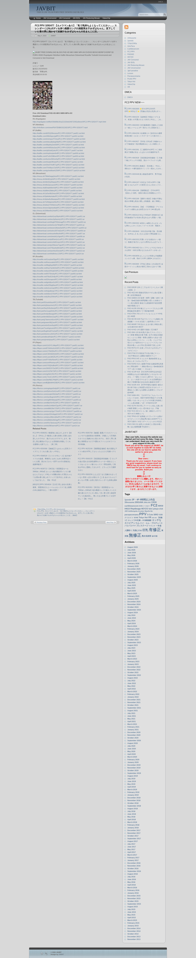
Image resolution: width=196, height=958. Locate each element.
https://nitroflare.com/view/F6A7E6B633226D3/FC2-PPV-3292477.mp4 (60, 128)
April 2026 (131, 558)
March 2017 (132, 855)
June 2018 (131, 814)
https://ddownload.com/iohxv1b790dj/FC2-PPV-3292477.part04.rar (59, 225)
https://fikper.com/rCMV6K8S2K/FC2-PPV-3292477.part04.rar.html (58, 354)
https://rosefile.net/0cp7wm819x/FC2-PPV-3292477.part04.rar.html (58, 268)
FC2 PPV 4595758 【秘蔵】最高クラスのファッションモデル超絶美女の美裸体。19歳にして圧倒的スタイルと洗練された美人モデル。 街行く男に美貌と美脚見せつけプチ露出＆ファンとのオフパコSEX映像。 (97, 438)
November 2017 (133, 833)
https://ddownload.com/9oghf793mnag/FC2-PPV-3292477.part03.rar (59, 222)
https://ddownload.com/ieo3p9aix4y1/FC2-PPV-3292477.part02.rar (59, 219)
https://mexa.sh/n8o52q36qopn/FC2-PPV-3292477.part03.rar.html (58, 182)
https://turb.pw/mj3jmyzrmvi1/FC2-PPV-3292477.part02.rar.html (57, 305)
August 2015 (132, 907)
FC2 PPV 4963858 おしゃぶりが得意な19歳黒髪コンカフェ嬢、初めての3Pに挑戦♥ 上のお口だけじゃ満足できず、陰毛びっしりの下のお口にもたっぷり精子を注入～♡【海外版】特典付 (144, 257)
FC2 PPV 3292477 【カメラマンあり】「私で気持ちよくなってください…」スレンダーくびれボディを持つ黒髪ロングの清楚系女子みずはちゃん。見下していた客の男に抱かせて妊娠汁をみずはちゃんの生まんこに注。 (76, 28)
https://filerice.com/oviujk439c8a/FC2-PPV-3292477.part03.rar (57, 394)
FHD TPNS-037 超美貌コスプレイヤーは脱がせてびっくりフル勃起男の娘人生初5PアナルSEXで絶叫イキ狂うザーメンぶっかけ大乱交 (144, 419)
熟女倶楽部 (146, 536)
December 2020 (133, 732)
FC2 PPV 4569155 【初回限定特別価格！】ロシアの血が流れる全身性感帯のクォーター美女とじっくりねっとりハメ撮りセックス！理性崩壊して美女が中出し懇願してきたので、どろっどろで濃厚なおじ (97, 464)
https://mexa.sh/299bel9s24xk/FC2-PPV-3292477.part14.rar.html (58, 211)
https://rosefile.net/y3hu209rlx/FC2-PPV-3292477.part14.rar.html (57, 297)
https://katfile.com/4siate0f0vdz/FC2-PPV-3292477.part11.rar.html (58, 162)
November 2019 (133, 768)
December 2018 (133, 798)
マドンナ (152, 526)
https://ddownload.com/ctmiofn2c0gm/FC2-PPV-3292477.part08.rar (59, 236)
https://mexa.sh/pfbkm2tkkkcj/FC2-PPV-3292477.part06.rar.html (57, 191)
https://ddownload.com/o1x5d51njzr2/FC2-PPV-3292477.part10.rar (59, 242)
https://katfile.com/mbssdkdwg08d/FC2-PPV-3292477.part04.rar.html (59, 142)
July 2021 (131, 713)
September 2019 (134, 773)
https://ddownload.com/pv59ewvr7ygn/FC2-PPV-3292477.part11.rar (59, 245)
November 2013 (133, 939)
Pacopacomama (133, 76)
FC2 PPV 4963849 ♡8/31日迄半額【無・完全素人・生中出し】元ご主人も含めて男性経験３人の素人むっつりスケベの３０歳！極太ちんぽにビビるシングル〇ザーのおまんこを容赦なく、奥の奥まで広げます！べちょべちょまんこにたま (143, 232)
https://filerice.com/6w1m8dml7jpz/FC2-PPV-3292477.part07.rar (57, 406)
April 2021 (131, 722)
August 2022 (132, 678)
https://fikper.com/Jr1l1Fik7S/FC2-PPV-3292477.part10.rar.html (57, 371)
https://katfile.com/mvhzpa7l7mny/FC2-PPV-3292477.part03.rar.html (59, 139)
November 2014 (133, 931)
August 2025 (132, 580)
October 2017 (132, 836)
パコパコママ (130, 526)
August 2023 (132, 645)
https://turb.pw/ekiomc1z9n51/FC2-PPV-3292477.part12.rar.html (57, 334)
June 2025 (131, 585)
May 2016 (131, 882)
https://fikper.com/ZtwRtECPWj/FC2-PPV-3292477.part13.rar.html (58, 380)
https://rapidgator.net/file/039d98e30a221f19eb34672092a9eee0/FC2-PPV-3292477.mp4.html (69, 122)
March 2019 (132, 790)
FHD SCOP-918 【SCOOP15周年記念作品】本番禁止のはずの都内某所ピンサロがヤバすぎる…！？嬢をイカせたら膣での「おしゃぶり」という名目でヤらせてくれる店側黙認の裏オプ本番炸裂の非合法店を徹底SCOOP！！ (145, 377)
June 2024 (131, 618)
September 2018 (134, 806)
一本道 (158, 526)
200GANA (139, 502)
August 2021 (132, 711)
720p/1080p (41, 509)
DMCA (160, 2)
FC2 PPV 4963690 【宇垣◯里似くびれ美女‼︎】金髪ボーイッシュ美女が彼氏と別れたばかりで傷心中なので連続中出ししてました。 (144, 265)
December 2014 (133, 928)
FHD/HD (130, 54)
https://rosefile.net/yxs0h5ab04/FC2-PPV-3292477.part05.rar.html (58, 271)
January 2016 (133, 893)
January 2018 (133, 828)
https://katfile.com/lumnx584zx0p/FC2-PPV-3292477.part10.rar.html (59, 159)
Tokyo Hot (131, 82)
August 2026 (132, 547)
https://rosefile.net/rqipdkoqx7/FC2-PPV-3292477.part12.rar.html (57, 291)
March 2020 (132, 757)
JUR (126, 511)
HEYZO (130, 57)
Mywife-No (149, 511)
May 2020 (131, 751)
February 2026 (133, 564)
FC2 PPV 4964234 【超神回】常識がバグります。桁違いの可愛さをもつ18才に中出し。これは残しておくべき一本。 (144, 118)
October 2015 (132, 901)
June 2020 (131, 749)
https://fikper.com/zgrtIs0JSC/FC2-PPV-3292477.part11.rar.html (57, 374)
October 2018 (132, 803)
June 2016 (131, 879)
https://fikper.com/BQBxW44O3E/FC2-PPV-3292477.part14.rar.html (58, 383)
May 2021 (131, 719)
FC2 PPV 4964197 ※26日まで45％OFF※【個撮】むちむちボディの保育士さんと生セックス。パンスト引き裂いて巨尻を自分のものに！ (143, 183)
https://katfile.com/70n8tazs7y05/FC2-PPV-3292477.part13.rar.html (58, 168)
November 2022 (133, 670)
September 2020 (134, 741)
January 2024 (133, 632)
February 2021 (133, 727)
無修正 (75, 515)
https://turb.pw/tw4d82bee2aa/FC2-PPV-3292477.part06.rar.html (58, 317)
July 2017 (131, 844)
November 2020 (133, 735)
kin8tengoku (133, 511)
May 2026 (131, 555)
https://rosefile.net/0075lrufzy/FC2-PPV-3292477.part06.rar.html (57, 274)
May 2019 (131, 784)
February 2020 (133, 760)
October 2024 (132, 607)
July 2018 (131, 811)
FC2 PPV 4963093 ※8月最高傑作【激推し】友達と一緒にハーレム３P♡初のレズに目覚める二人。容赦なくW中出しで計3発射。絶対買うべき (144, 126)
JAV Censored (64, 18)
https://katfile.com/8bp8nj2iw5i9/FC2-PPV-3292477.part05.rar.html (58, 145)
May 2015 (131, 915)
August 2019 (132, 776)
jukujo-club (158, 509)
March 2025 (132, 594)
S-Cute (150, 515)
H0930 (160, 506)
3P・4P (135, 499)
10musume (131, 38)
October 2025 (132, 574)
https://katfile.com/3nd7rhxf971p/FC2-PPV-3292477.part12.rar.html (58, 165)
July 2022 (131, 681)
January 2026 (133, 566)
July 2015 (131, 909)
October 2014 (132, 934)
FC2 (38, 511)
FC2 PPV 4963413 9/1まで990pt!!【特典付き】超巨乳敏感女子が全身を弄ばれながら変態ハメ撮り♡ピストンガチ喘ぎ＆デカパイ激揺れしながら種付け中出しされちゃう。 (144, 216)
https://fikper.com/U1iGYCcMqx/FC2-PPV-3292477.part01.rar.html (58, 345)
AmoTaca (131, 46)
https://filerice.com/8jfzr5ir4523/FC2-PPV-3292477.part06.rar (56, 403)
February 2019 (133, 792)
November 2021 (133, 702)
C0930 (154, 502)
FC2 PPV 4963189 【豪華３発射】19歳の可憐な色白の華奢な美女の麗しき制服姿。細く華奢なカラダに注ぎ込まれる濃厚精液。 (143, 200)
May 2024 (131, 621)
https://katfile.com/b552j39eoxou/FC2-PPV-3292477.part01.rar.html (59, 133)
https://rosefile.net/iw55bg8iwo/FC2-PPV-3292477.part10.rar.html (58, 285)
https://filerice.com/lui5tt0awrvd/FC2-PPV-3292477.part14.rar (56, 426)
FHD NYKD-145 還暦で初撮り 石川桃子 (142, 330)
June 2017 (131, 847)
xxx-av (154, 517)
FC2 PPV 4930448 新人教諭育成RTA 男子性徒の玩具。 (143, 175)
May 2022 (131, 686)
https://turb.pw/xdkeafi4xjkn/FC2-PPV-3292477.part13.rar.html (56, 337)
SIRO (156, 514)
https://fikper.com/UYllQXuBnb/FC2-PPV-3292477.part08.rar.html (58, 365)
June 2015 (131, 912)
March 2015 (132, 920)
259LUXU (147, 502)
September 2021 (134, 708)
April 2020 (131, 754)
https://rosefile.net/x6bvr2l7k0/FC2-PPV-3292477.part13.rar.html (57, 294)
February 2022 (133, 694)
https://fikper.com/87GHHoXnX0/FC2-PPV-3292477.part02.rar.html (58, 348)
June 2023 (131, 651)
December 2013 (133, 937)
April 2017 (131, 852)
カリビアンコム (132, 523)
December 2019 (133, 765)
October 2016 (132, 869)
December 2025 (133, 569)
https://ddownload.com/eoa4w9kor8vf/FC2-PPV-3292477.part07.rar (59, 234)
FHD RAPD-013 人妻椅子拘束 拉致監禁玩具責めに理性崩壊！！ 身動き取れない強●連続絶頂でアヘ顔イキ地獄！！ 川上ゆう (145, 366)
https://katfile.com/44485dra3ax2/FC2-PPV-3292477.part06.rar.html (59, 148)
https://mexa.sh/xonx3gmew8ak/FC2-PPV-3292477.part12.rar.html (58, 208)
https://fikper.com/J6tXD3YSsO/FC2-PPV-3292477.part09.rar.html (58, 368)
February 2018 (133, 825)
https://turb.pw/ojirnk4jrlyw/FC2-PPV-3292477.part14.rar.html (56, 340)
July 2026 (131, 550)
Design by (57, 954)
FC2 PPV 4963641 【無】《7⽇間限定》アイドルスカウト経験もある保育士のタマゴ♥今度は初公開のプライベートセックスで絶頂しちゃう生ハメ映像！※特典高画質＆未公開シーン (144, 208)
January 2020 (133, 762)
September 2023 (134, 643)
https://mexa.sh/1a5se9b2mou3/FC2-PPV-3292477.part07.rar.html (58, 193)
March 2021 (132, 724)
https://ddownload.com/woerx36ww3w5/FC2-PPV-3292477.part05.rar (60, 228)
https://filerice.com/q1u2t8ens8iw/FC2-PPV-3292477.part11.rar (57, 417)
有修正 (155, 529)
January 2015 (133, 926)
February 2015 (133, 923)
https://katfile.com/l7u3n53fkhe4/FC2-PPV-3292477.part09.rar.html (58, 156)
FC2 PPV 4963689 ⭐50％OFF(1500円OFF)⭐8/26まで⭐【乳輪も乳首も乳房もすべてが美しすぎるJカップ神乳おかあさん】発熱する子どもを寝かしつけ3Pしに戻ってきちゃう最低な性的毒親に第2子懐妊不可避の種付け (144, 110)
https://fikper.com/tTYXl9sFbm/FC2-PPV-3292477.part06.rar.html (57, 360)
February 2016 (133, 890)
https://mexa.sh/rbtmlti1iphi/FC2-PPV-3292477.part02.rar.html (56, 179)
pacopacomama (132, 515)
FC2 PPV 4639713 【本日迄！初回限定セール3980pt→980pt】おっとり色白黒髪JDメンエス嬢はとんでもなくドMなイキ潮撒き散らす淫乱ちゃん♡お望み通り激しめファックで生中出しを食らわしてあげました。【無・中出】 (52, 474)
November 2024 (133, 604)
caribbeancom (131, 506)
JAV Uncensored (49, 18)
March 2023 (132, 659)
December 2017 (133, 830)
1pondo (130, 41)
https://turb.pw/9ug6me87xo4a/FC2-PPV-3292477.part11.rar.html (58, 331)
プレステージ (142, 525)
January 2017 (133, 860)
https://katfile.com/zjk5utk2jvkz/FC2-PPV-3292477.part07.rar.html (58, 150)
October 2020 (132, 738)
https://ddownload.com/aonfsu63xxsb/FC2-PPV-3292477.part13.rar (59, 251)
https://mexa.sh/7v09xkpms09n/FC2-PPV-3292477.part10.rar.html (58, 202)
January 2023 (133, 664)
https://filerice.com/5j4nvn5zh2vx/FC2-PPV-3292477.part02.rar (57, 391)
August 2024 (132, 613)
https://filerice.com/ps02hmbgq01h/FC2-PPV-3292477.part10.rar (58, 414)
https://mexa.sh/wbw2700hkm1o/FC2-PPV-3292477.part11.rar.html (58, 205)
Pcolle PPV (131, 79)
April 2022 (131, 689)
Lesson (130, 73)
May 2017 (131, 849)
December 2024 (133, 602)
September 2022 (134, 675)
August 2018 (132, 809)
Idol (150, 509)
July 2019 (131, 779)
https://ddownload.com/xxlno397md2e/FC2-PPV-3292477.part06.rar (59, 231)
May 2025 (131, 588)
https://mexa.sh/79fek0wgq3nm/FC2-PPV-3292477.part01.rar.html (58, 176)
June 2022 (131, 683)
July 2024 (131, 615)
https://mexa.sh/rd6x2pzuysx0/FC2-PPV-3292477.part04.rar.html (58, 185)
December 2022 (133, 667)
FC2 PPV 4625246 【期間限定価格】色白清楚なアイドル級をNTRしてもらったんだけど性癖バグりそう (97, 451)
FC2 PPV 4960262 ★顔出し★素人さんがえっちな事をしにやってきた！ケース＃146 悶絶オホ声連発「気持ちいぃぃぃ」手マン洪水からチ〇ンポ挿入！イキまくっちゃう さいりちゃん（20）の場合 (144, 224)
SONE (136, 517)
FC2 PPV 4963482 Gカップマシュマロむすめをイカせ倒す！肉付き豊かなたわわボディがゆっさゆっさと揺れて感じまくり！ (144, 249)
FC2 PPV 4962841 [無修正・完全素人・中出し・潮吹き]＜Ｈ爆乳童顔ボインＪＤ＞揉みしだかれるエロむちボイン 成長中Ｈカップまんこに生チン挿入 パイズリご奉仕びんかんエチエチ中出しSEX (144, 167)
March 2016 (132, 888)
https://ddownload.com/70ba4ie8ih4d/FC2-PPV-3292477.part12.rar (59, 248)
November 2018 (133, 800)
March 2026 (132, 561)
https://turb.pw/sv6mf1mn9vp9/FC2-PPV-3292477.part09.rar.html (58, 325)
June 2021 (131, 716)
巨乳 (145, 530)
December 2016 (133, 863)
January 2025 (133, 599)
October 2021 (132, 705)
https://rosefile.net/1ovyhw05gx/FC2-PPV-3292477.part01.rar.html (58, 259)
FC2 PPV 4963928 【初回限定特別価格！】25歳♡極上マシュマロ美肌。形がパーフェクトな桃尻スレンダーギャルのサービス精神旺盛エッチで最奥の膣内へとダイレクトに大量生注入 (143, 159)
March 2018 (132, 822)
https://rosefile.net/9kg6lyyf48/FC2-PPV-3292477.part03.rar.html (57, 265)
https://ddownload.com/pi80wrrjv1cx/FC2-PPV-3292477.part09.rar (58, 239)
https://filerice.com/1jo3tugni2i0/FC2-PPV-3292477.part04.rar (56, 397)
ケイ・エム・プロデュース (151, 523)
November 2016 (133, 866)
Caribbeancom (133, 49)
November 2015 (133, 899)
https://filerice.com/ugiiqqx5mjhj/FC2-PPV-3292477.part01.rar (56, 388)
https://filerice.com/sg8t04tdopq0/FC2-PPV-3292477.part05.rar (57, 400)
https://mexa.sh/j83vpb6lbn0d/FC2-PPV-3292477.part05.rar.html (57, 188)
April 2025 (131, 591)
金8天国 (154, 536)
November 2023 (133, 637)
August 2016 (132, 874)
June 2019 (131, 781)
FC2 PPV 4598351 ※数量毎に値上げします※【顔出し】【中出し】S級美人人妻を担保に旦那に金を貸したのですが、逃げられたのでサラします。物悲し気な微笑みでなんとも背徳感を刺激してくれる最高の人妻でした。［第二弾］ (52, 438)
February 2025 (133, 596)
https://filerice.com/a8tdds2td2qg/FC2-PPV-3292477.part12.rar (57, 420)
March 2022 (132, 692)
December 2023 (133, 634)
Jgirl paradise (132, 71)
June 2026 (131, 553)
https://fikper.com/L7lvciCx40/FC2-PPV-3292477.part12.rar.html (57, 377)
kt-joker (141, 511)
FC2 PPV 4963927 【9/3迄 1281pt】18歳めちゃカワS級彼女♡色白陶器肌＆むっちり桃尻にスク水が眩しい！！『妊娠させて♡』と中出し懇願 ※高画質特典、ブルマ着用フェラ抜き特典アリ (143, 142)
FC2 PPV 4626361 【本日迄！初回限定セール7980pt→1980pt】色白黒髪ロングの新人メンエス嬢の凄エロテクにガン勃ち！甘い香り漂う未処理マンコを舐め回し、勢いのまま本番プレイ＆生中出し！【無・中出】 (97, 493)
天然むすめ (137, 530)
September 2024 (134, 610)
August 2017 (132, 841)
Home (38, 18)
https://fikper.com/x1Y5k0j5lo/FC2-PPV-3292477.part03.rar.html (57, 351)
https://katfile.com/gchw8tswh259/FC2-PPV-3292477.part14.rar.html (59, 171)
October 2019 (132, 771)
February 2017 (133, 858)
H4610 (127, 509)
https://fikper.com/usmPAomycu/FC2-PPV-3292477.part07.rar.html (58, 363)
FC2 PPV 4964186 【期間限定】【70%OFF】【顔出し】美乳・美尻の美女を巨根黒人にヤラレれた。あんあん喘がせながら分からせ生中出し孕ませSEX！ (143, 191)
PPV (42, 511)
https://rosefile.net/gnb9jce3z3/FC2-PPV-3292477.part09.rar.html (58, 282)
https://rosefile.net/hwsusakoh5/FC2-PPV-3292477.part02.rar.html (58, 262)
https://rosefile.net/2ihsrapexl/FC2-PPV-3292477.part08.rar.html (57, 279)
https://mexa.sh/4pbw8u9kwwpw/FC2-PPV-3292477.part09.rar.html (59, 199)
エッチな (156, 520)
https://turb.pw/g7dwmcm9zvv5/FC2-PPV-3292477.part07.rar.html (58, 320)
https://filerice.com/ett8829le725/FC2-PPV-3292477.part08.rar (57, 408)
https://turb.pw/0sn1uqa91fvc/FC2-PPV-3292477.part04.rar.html (57, 311)
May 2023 (131, 653)
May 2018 (131, 817)
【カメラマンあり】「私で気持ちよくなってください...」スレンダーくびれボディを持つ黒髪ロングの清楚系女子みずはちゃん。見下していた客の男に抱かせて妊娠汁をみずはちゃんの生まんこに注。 (66, 513)
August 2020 (132, 743)
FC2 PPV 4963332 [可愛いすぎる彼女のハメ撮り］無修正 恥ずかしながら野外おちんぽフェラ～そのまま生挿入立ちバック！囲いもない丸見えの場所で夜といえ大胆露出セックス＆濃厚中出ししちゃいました (144, 240)
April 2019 (131, 787)
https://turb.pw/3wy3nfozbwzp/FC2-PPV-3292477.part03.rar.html (57, 308)
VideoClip (106, 18)
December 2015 (133, 896)
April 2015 (131, 918)
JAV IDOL (76, 18)
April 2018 (131, 820)
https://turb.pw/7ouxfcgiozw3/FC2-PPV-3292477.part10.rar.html (57, 328)
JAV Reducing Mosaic (91, 18)
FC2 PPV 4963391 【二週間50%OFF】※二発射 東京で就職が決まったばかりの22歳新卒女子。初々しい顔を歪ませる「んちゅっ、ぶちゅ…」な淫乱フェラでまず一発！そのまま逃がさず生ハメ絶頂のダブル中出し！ (143, 151)
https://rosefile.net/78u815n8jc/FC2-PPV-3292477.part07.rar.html (58, 277)
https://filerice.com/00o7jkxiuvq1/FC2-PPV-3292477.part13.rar (57, 423)
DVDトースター (144, 506)
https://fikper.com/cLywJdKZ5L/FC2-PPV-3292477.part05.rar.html (58, 357)
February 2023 (133, 662)
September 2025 (134, 577)
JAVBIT (45, 8)
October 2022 (132, 672)
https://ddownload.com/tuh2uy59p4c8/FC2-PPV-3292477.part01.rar (59, 216)
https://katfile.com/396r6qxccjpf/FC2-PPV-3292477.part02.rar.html (58, 136)
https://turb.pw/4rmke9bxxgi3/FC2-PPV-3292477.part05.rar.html (57, 314)
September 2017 (134, 839)
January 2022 (133, 697)
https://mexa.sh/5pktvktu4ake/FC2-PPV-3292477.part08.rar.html (57, 196)
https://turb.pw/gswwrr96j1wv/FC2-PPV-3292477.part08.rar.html (57, 322)
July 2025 (131, 583)
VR (128, 87)
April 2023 (131, 656)
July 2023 (131, 648)
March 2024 (132, 626)
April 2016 (131, 885)
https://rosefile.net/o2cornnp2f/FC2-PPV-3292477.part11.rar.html (57, 288)
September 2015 (134, 904)
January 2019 (133, 795)
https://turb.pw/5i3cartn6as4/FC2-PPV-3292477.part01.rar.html (57, 302)
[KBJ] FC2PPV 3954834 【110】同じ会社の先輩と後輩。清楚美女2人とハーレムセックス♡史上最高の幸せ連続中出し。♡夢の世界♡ (52, 487)
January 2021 (133, 730)
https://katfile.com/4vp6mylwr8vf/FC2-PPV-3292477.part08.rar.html (58, 153)
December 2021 (133, 700)
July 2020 (131, 746)
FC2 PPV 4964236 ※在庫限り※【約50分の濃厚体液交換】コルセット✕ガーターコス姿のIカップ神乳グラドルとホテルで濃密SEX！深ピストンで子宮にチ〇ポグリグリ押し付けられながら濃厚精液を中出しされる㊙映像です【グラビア (144, 134)
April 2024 (131, 623)
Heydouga (135, 508)
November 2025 (133, 572)
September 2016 (134, 871)
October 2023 (132, 640)
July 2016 (131, 877)
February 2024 (133, 629)
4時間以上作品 (147, 499)
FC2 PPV (49, 509)
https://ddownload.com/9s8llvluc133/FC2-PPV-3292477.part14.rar (58, 254)
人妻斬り (128, 530)
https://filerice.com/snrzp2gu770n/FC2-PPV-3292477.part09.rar (57, 411)
